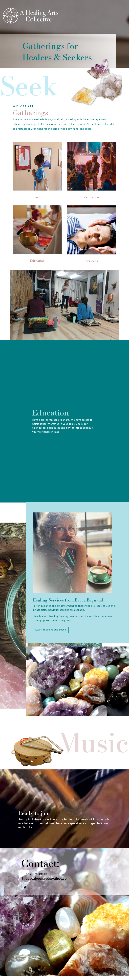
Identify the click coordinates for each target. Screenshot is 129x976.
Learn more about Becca (50, 629)
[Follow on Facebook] (25, 888)
